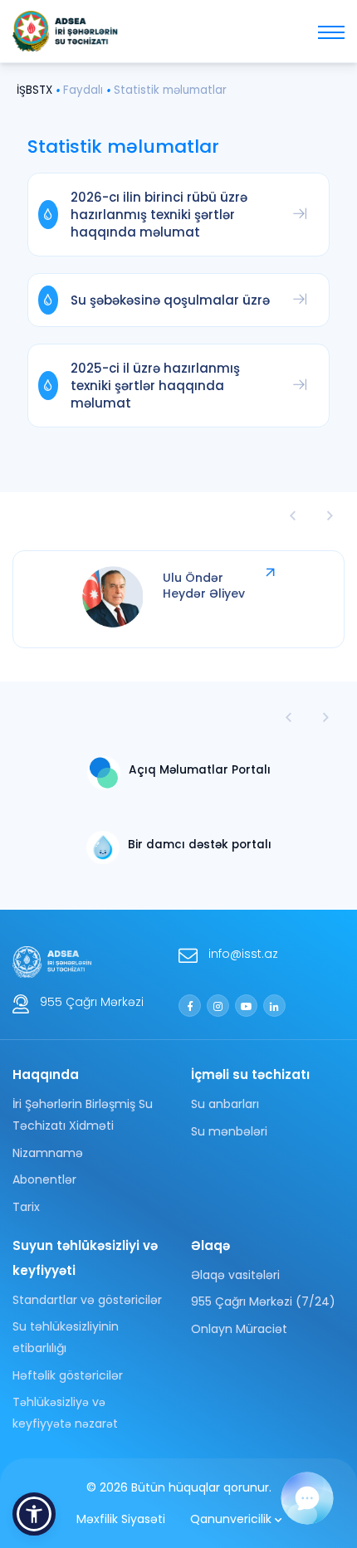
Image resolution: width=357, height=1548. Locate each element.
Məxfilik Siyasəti (120, 1519)
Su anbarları (225, 1104)
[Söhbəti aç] (307, 1498)
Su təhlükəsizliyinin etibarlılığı (65, 1337)
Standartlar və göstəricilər (87, 1300)
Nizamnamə (47, 1153)
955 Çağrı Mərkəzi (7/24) (263, 1301)
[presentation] (292, 515)
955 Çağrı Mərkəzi (92, 1002)
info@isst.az (243, 953)
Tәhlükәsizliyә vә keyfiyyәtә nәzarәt (65, 1413)
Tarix (26, 1207)
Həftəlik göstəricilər (67, 1375)
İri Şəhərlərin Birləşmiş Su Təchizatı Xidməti (82, 1115)
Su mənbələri (229, 1131)
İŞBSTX (34, 90)
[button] (325, 717)
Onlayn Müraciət (239, 1329)
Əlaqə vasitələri (235, 1275)
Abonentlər (44, 1179)
